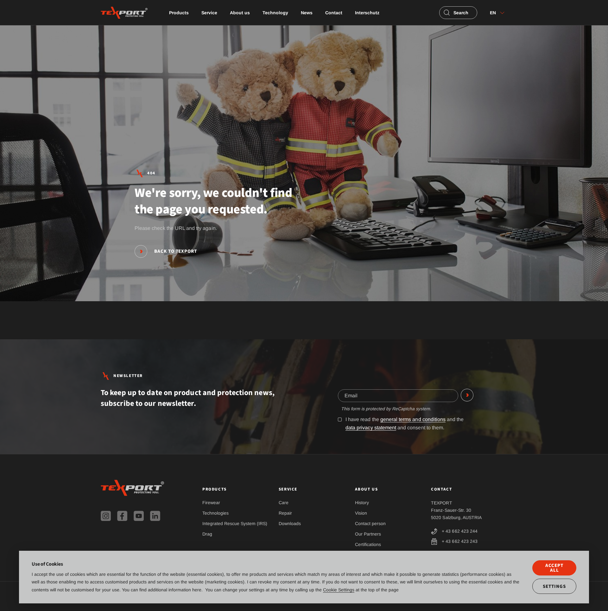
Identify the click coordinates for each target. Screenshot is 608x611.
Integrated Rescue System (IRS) (234, 523)
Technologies (215, 513)
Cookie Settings (338, 589)
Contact (333, 12)
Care (283, 502)
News (307, 12)
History (362, 502)
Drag (207, 533)
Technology (275, 12)
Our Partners (368, 533)
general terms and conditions (413, 419)
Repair (285, 513)
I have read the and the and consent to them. (404, 423)
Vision (361, 513)
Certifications (368, 544)
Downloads (290, 523)
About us (240, 12)
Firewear (211, 502)
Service (209, 12)
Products (179, 12)
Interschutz (367, 12)
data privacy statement (370, 427)
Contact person (370, 523)
